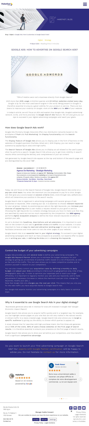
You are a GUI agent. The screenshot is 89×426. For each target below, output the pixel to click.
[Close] (71, 411)
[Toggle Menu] (85, 4)
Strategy (48, 40)
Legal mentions (80, 414)
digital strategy (53, 233)
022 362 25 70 (8, 419)
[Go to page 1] (61, 398)
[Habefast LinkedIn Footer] (79, 408)
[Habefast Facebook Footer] (71, 408)
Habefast (19, 375)
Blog (6, 34)
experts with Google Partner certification (41, 349)
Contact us (7, 421)
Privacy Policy (81, 412)
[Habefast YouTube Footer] (84, 408)
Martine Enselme (65, 364)
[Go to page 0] (59, 398)
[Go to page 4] (66, 398)
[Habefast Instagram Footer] (75, 408)
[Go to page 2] (63, 398)
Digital (12, 34)
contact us (49, 352)
